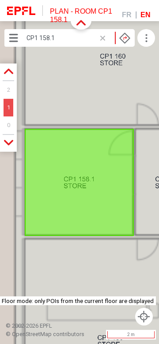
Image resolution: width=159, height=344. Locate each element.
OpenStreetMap (32, 334)
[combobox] (78, 38)
